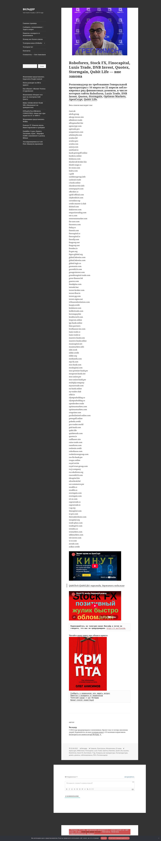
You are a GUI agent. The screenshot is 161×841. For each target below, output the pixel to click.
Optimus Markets (115, 96)
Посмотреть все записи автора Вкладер (84, 734)
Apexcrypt (72, 751)
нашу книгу (82, 635)
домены (77, 755)
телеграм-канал (97, 732)
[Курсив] (69, 789)
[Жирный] (66, 789)
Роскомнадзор (102, 755)
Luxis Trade (112, 93)
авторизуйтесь (129, 777)
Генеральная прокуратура (105, 753)
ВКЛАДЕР (29, 9)
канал (82, 698)
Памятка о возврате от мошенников (31, 34)
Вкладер (84, 748)
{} (90, 789)
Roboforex (96, 93)
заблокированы (86, 755)
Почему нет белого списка (33, 39)
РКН (94, 755)
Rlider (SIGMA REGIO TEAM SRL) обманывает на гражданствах (33, 105)
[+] (93, 789)
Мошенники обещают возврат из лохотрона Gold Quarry (33, 97)
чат (89, 698)
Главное (93, 748)
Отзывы (118, 748)
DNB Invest (81, 751)
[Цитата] (82, 789)
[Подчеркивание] (72, 789)
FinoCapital (89, 751)
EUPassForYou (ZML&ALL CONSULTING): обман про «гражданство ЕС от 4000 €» (34, 113)
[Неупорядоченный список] (79, 789)
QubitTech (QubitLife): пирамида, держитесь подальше (96, 585)
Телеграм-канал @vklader (32, 43)
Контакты (26, 51)
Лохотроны (101, 748)
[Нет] (159, 838)
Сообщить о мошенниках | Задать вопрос (33, 28)
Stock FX (80, 753)
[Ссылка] (87, 789)
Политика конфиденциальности (119, 838)
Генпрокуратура (122, 753)
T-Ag (93, 753)
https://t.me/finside (116, 628)
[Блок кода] (85, 789)
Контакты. (106, 832)
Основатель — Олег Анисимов (34, 55)
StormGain (87, 753)
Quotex (82, 96)
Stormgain (95, 96)
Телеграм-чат (28, 47)
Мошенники (110, 748)
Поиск (42, 66)
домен (71, 755)
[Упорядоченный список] (77, 789)
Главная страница (30, 23)
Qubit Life (90, 99)
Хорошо (103, 838)
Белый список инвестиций (82, 700)
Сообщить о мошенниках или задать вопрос (90, 693)
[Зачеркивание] (74, 789)
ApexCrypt (75, 99)
